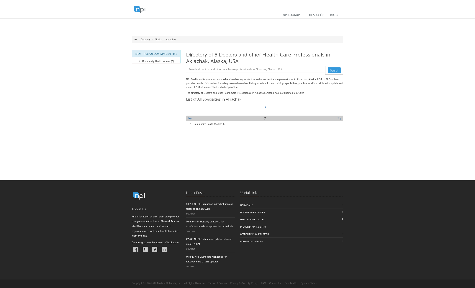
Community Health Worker (156, 61)
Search (315, 15)
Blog (334, 15)
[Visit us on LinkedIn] (164, 249)
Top (339, 118)
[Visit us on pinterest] (145, 249)
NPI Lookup (291, 15)
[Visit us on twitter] (154, 249)
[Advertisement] (264, 154)
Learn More (80, 23)
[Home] (136, 39)
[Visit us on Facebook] (135, 249)
